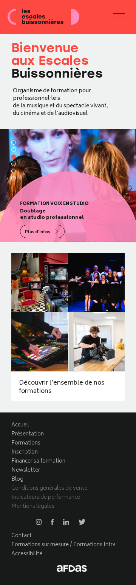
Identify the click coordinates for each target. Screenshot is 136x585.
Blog (17, 479)
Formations (25, 443)
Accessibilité (26, 554)
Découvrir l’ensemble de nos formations (61, 387)
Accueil (20, 425)
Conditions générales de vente (49, 488)
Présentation (27, 434)
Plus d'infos (37, 232)
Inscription (24, 452)
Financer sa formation (38, 461)
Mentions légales (32, 506)
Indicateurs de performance (45, 497)
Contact (21, 536)
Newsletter (25, 470)
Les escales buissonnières (43, 17)
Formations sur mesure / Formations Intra (63, 545)
